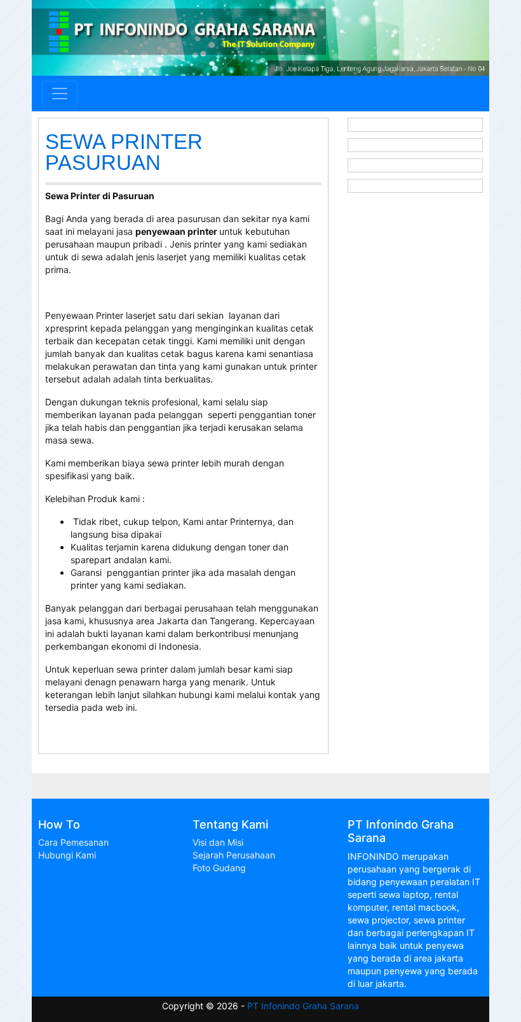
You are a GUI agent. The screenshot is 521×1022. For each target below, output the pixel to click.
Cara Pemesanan (73, 842)
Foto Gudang (219, 867)
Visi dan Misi (218, 842)
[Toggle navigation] (60, 93)
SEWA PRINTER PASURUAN (124, 152)
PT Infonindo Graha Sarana (303, 1005)
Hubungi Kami (67, 855)
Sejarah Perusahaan (234, 855)
